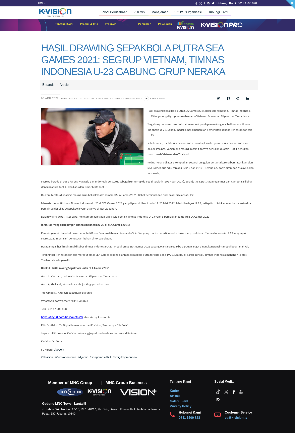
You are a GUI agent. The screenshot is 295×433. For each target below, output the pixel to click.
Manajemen (160, 12)
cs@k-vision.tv (236, 417)
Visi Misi (139, 12)
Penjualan (146, 24)
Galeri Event (179, 401)
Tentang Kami (66, 24)
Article (64, 84)
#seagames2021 (100, 357)
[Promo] (129, 25)
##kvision (47, 357)
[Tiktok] (218, 391)
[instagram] (218, 399)
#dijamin (83, 357)
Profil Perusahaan (114, 12)
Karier (174, 390)
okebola (59, 349)
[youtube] (241, 391)
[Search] (290, 4)
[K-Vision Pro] (220, 25)
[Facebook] (204, 3)
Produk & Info (91, 24)
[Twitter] (196, 3)
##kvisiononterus (65, 357)
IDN (41, 3)
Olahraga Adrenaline (125, 98)
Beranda (48, 84)
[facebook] (233, 391)
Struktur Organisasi (188, 12)
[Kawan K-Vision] (186, 25)
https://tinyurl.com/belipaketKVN (62, 317)
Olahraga (102, 98)
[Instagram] (209, 3)
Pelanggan (167, 24)
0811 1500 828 (189, 417)
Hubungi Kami (218, 12)
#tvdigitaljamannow (125, 357)
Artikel (175, 396)
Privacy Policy (180, 406)
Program (112, 24)
